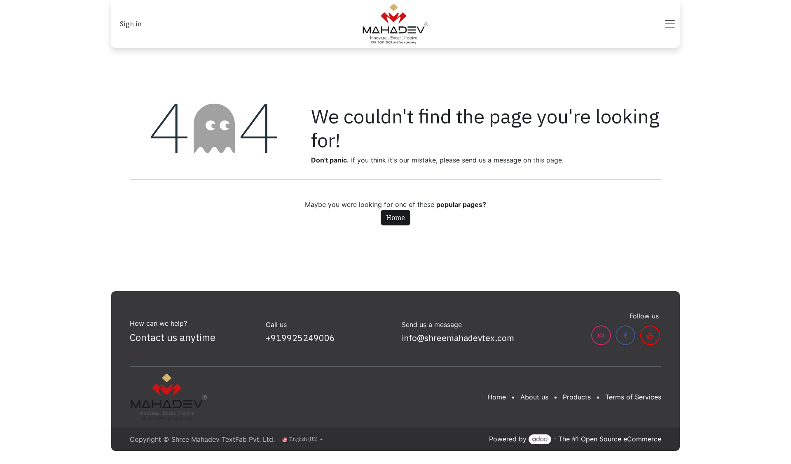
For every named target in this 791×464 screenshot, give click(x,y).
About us (534, 397)
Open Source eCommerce (621, 439)
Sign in (131, 23)
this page (547, 160)
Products (577, 397)
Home (395, 217)
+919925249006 (300, 337)
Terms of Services (633, 397)
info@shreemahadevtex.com (458, 337)
